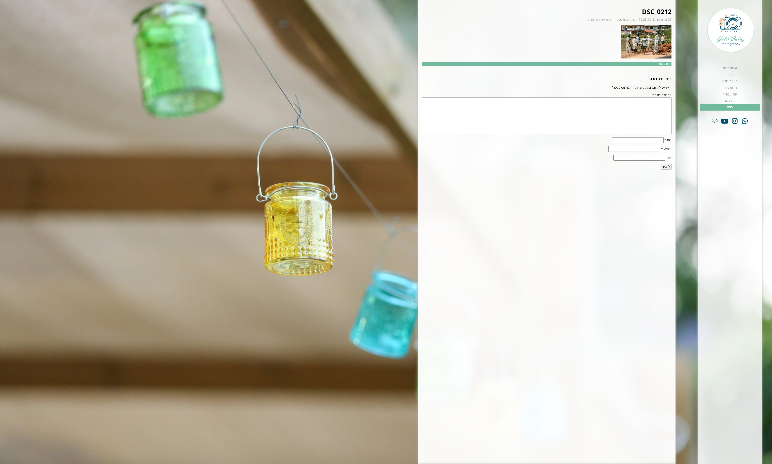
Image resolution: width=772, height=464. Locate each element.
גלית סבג (623, 19)
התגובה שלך (661, 95)
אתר (668, 158)
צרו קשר (729, 101)
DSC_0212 (656, 11)
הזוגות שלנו (729, 81)
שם (667, 140)
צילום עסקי (730, 87)
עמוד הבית (730, 68)
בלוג (730, 107)
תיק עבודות (730, 94)
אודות (729, 74)
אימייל (666, 149)
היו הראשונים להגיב (601, 19)
